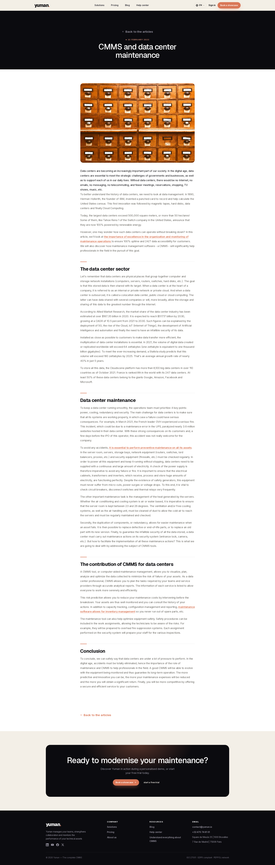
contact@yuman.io (202, 827)
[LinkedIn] (47, 844)
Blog (127, 5)
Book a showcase (229, 5)
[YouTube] (52, 844)
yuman (41, 5)
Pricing (114, 5)
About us (112, 837)
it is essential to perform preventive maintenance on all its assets (150, 447)
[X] (62, 844)
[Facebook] (57, 844)
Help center (142, 5)
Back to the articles (139, 32)
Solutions (99, 5)
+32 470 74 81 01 (201, 832)
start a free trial (151, 782)
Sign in (212, 5)
